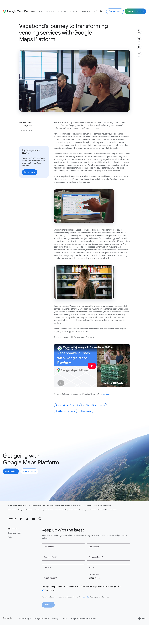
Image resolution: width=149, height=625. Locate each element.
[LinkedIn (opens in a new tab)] (20, 518)
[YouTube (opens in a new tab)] (33, 518)
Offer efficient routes (95, 405)
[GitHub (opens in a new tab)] (40, 518)
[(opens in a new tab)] (8, 618)
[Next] (95, 11)
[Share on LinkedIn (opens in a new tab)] (139, 39)
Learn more (112, 510)
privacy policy (85, 597)
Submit (48, 605)
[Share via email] (139, 54)
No (54, 590)
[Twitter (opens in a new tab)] (27, 518)
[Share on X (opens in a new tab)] (139, 31)
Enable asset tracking (65, 411)
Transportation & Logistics (68, 405)
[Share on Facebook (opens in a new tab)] (139, 46)
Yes (46, 590)
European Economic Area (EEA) (94, 510)
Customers (86, 411)
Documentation (14, 533)
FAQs (10, 537)
